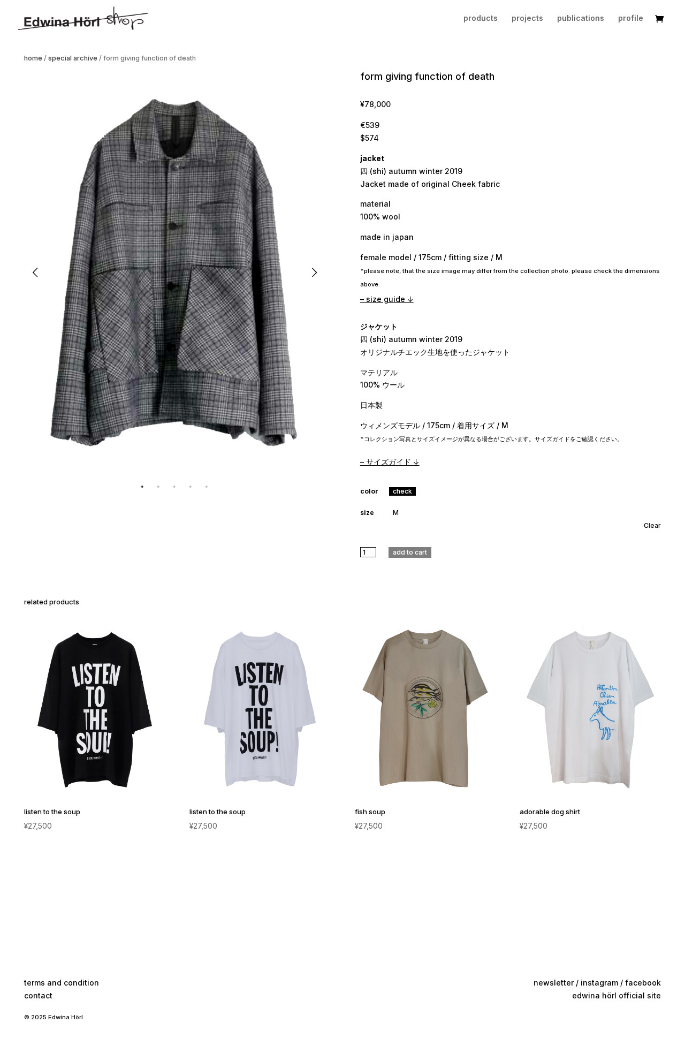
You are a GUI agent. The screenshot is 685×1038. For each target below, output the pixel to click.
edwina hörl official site (616, 995)
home (33, 58)
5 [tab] (206, 486)
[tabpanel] (174, 272)
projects (527, 18)
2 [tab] (158, 486)
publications (580, 18)
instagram (599, 982)
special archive (72, 58)
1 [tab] (142, 486)
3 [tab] (174, 486)
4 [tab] (190, 486)
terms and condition (61, 982)
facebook (643, 982)
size (367, 513)
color (369, 491)
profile (630, 18)
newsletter (554, 982)
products (480, 18)
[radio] (402, 491)
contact (38, 995)
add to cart (410, 552)
